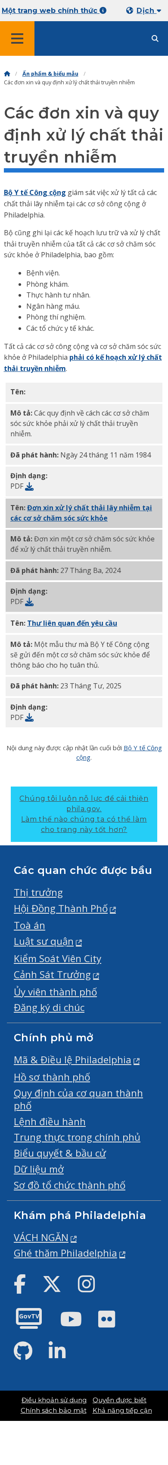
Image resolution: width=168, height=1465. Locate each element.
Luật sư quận (44, 941)
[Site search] (155, 38)
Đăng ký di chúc (49, 1007)
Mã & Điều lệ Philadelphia (72, 1059)
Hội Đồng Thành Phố (61, 908)
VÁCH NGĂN (41, 1237)
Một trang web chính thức (51, 10)
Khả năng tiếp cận (122, 1410)
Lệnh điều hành (50, 1121)
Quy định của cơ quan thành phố (78, 1099)
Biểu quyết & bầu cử (60, 1153)
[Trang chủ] (7, 73)
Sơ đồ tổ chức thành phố (69, 1185)
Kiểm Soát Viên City (57, 958)
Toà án (29, 925)
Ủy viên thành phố (55, 991)
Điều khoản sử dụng (54, 1400)
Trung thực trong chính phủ (77, 1137)
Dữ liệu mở (39, 1169)
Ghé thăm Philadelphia (65, 1253)
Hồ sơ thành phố (52, 1077)
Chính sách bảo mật (54, 1410)
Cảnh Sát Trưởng (52, 974)
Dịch (146, 10)
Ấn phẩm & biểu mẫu (50, 73)
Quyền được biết (119, 1400)
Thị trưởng (38, 892)
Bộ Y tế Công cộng (35, 192)
